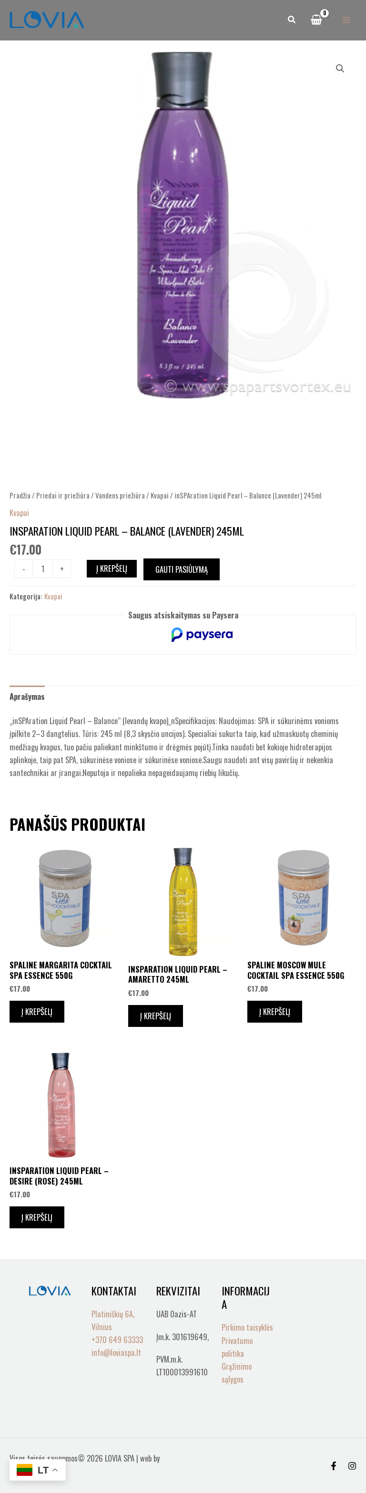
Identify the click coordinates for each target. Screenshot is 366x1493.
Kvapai (160, 495)
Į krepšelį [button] (36, 1011)
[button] (292, 20)
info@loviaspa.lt (116, 1352)
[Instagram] (352, 1466)
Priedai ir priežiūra (63, 495)
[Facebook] (333, 1466)
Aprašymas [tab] (27, 696)
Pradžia (20, 495)
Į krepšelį (111, 568)
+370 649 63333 (117, 1339)
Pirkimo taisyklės (247, 1327)
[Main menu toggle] (346, 20)
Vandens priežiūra (120, 495)
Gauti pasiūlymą (181, 569)
